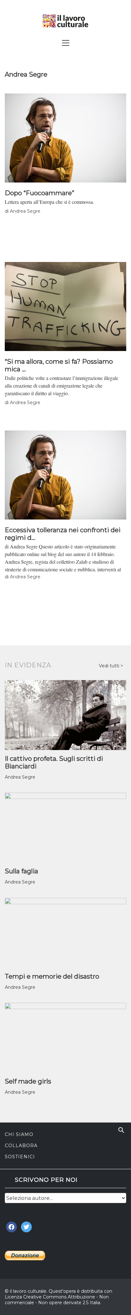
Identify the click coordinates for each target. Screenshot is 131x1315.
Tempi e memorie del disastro (52, 976)
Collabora (21, 1145)
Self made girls (28, 1081)
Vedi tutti (110, 666)
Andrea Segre (25, 211)
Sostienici (20, 1157)
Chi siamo (19, 1134)
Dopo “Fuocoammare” (39, 193)
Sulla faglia (21, 871)
